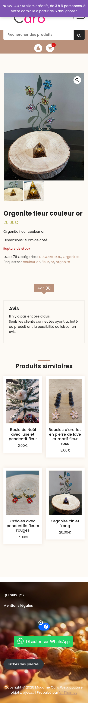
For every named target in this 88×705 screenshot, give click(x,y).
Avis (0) (44, 287)
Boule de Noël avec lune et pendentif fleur (23, 434)
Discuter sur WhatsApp (48, 641)
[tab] (44, 288)
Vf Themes (68, 692)
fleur (45, 261)
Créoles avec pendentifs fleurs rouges (23, 525)
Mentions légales (18, 605)
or (52, 261)
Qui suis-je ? (14, 595)
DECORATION (50, 256)
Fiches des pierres (23, 664)
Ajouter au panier (23, 451)
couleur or (31, 261)
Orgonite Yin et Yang (65, 523)
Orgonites (71, 256)
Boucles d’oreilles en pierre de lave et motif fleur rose (65, 436)
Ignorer (71, 11)
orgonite (63, 261)
